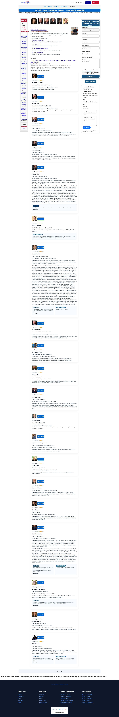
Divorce (41, 698)
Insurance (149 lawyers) (24, 52)
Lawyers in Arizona (86, 700)
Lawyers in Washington (87, 698)
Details (84, 115)
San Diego (20, 700)
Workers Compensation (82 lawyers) (24, 82)
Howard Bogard (36, 225)
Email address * (86, 45)
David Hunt (35, 374)
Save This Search (90, 81)
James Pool (35, 174)
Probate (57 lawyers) (24, 105)
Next (62, 671)
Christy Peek (35, 465)
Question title (86, 109)
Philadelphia (20, 696)
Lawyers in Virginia (86, 696)
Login (88, 3)
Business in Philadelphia (66, 696)
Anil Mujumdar (36, 397)
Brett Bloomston (37, 534)
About (77, 3)
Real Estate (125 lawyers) (24, 60)
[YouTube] (65, 709)
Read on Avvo (35, 209)
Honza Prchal (36, 254)
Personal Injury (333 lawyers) (24, 37)
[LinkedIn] (62, 709)
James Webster (36, 126)
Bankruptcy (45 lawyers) (23, 116)
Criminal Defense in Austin (66, 702)
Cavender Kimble (37, 488)
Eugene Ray (35, 103)
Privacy (82, 3)
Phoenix (20, 694)
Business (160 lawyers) (24, 48)
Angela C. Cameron (37, 82)
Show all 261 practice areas (24, 120)
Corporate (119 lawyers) (24, 64)
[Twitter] (56, 709)
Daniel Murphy (36, 420)
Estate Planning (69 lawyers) (23, 101)
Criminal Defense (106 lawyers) (23, 73)
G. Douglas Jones (37, 352)
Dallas (19, 698)
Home (72, 3)
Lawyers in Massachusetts (87, 702)
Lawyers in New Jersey (87, 694)
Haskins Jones (36, 330)
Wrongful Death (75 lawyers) (24, 87)
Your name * (85, 39)
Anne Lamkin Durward (38, 589)
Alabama (50, 6)
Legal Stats (65, 684)
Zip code (84, 33)
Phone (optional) (86, 51)
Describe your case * (87, 57)
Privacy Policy (88, 71)
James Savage (36, 150)
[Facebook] (53, 709)
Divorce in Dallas (64, 698)
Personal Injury (42, 700)
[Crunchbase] (59, 709)
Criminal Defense (43, 702)
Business (41, 696)
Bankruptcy (41, 694)
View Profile (41, 76)
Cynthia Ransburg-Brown (39, 443)
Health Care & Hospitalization (60, 6)
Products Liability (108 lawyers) (23, 68)
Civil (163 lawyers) (24, 44)
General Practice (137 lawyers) (23, 56)
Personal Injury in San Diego (67, 700)
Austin (19, 702)
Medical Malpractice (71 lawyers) (23, 92)
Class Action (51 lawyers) (23, 109)
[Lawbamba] (25, 4)
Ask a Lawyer (86, 127)
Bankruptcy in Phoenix (65, 694)
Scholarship (56, 684)
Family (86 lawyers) (24, 78)
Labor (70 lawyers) (24, 96)
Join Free (95, 3)
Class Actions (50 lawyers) (24, 112)
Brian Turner (35, 644)
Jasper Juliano (36, 621)
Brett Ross (35, 510)
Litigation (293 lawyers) (24, 41)
